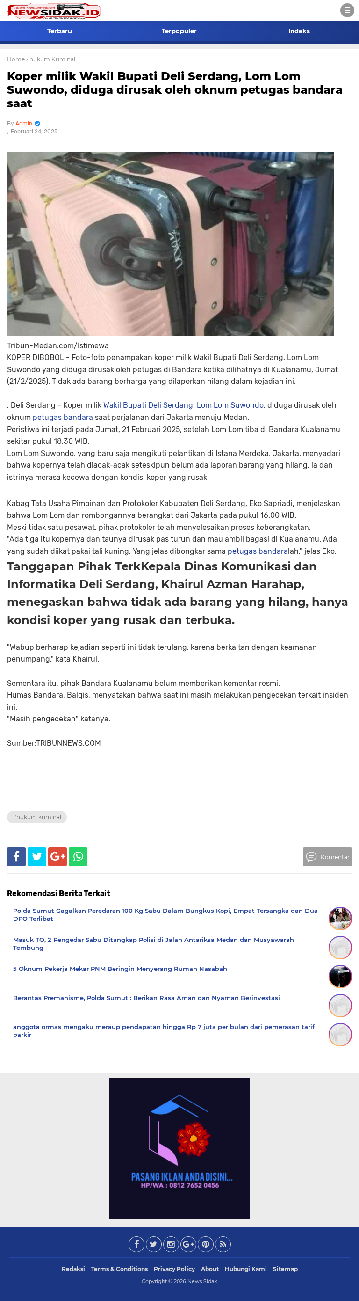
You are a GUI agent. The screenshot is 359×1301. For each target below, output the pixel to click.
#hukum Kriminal (37, 817)
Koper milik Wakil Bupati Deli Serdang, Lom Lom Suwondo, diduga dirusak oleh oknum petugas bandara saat (175, 89)
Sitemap (285, 1268)
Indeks (299, 31)
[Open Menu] (347, 10)
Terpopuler (179, 31)
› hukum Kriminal (50, 59)
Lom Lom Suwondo (230, 405)
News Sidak (202, 1281)
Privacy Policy (174, 1268)
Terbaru (59, 31)
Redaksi (73, 1268)
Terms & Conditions (119, 1268)
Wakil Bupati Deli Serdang (148, 405)
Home (16, 59)
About (210, 1268)
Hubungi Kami (246, 1268)
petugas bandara (63, 417)
